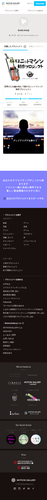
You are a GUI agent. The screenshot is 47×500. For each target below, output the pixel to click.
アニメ (5, 230)
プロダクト (28, 233)
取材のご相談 (8, 342)
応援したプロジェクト (14, 46)
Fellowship (7, 302)
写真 (5, 226)
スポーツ (6, 244)
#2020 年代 (7, 331)
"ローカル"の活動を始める (13, 305)
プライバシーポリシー (12, 349)
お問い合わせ (8, 338)
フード (26, 244)
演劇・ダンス (8, 237)
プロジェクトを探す (12, 10)
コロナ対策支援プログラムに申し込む (18, 316)
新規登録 (41, 3)
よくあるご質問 (9, 334)
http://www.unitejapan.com (29, 35)
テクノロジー (8, 241)
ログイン (30, 3)
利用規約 (6, 345)
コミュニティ (8, 233)
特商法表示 (7, 353)
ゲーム (26, 230)
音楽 (25, 226)
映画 (5, 223)
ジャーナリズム (9, 248)
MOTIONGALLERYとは (12, 327)
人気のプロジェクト (11, 263)
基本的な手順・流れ (11, 291)
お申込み (6, 284)
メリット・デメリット (11, 298)
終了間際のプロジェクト (13, 270)
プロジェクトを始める (35, 10)
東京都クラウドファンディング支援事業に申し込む (23, 313)
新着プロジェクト (10, 266)
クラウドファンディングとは (15, 287)
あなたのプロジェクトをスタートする (25, 198)
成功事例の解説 (9, 294)
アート (26, 223)
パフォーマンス (30, 241)
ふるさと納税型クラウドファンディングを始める (23, 309)
